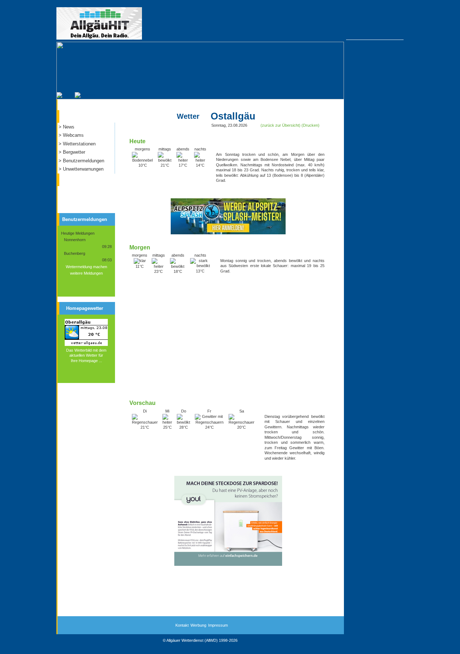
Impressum (218, 625)
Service (75, 178)
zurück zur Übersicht (280, 125)
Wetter (188, 116)
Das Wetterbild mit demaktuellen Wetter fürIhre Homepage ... (86, 355)
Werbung (198, 625)
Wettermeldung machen (86, 267)
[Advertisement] (228, 339)
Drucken (310, 125)
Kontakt (182, 625)
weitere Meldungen (86, 273)
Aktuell (75, 115)
